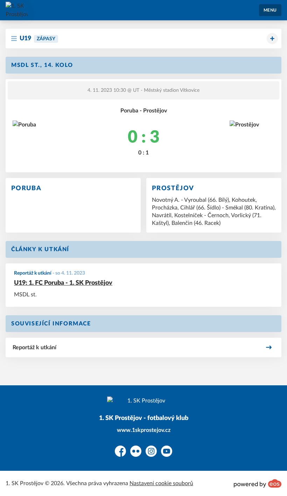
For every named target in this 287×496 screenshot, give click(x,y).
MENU (270, 10)
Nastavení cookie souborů (161, 483)
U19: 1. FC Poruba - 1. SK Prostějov (63, 283)
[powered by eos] (257, 483)
